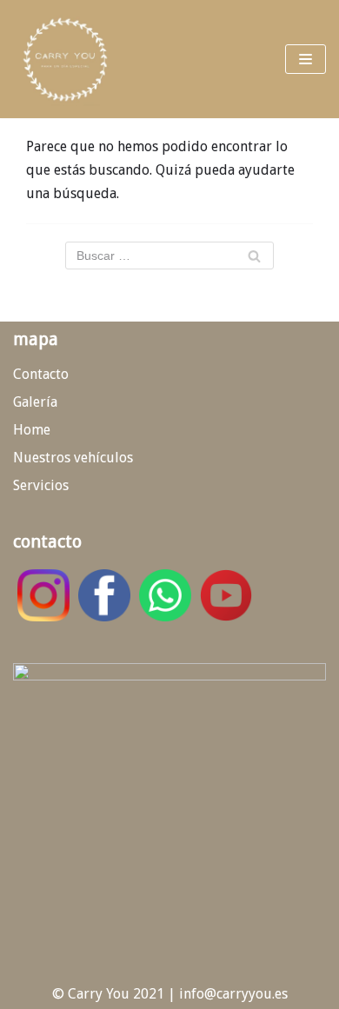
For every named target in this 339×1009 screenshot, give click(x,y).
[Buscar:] (169, 255)
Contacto (41, 374)
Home (31, 430)
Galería (35, 402)
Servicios (41, 485)
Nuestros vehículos (73, 457)
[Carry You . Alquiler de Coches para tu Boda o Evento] (65, 59)
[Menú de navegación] (305, 59)
